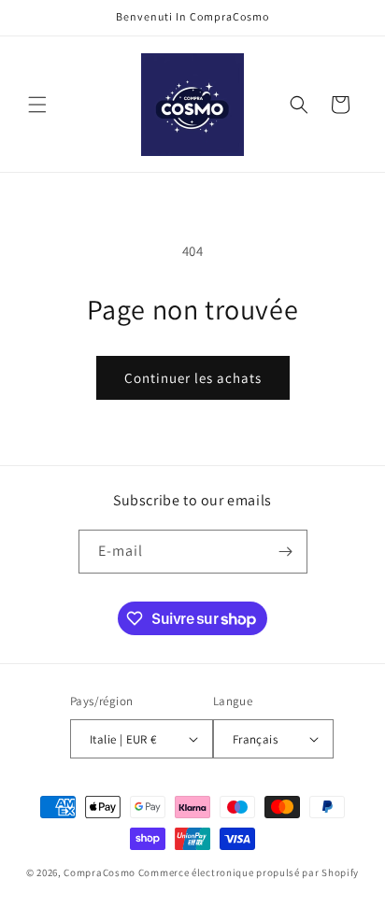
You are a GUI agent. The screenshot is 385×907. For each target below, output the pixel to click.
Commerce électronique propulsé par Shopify (248, 872)
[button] (37, 104)
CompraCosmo (99, 872)
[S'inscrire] (286, 552)
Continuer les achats (193, 378)
